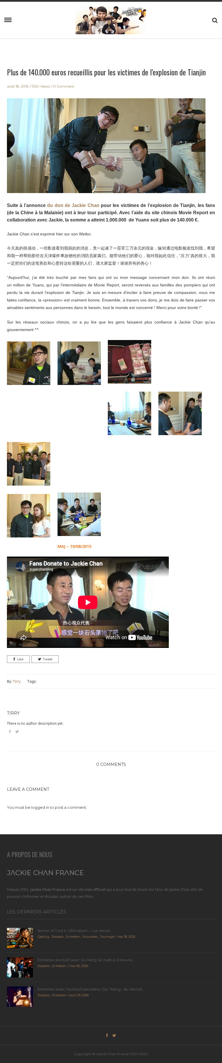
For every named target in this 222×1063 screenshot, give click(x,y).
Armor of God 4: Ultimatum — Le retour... (75, 930)
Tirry (17, 681)
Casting (43, 937)
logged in (40, 807)
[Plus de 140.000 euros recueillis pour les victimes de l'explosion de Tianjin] (106, 149)
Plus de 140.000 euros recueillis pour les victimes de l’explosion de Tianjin (106, 72)
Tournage (107, 937)
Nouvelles (90, 937)
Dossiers (57, 937)
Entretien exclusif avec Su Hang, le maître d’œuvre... (86, 959)
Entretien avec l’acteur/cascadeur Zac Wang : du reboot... (91, 989)
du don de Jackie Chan (73, 205)
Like (20, 659)
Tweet (47, 659)
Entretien (73, 937)
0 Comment (63, 86)
